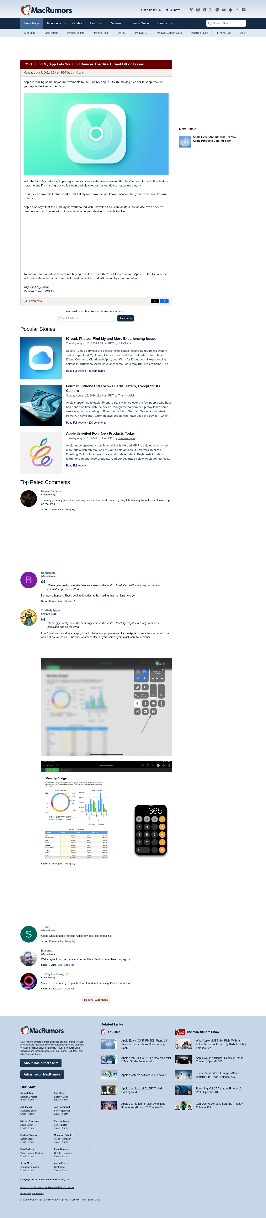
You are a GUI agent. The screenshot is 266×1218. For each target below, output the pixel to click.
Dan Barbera (27, 1149)
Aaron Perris (61, 1163)
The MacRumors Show (202, 1032)
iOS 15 (49, 291)
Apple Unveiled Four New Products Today (100, 433)
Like (61, 509)
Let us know (172, 9)
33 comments (97, 370)
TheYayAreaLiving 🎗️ (55, 974)
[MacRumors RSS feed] (237, 10)
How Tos (96, 23)
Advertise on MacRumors (42, 1074)
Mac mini (29, 32)
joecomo (46, 950)
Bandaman (48, 572)
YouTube (114, 1032)
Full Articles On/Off (50, 1199)
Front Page (31, 23)
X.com (31, 1099)
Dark (97, 1199)
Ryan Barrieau (61, 1149)
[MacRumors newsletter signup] (244, 10)
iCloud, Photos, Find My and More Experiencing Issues (111, 339)
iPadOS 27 (141, 32)
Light (90, 1199)
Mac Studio (51, 32)
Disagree (69, 509)
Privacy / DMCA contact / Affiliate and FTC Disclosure (47, 1187)
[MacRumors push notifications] (230, 10)
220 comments (97, 422)
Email (23, 1099)
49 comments (33, 301)
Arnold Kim (26, 1093)
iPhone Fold (101, 32)
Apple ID (139, 274)
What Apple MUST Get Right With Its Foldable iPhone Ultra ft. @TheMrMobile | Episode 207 (221, 1044)
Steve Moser (27, 1163)
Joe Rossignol (126, 438)
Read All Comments (96, 999)
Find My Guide (40, 287)
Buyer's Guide (139, 23)
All (243, 32)
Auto (84, 1199)
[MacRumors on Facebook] (205, 10)
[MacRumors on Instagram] (198, 10)
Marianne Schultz (63, 1135)
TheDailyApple (50, 610)
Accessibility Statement (32, 1193)
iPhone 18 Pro (75, 32)
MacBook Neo (199, 32)
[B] (28, 587)
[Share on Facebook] (164, 301)
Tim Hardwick (126, 395)
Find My (95, 82)
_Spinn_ (46, 927)
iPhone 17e (224, 32)
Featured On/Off (30, 1199)
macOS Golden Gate (169, 32)
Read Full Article (76, 370)
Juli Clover (77, 72)
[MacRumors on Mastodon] (217, 10)
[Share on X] (155, 301)
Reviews (116, 23)
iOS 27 (121, 32)
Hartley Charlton (29, 1135)
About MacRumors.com (41, 1063)
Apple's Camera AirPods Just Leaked (143, 1075)
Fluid (65, 1199)
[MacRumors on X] (211, 10)
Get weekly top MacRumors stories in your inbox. (96, 311)
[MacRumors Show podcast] (191, 10)
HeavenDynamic (51, 491)
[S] (28, 941)
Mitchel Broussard (30, 1121)
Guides (77, 23)
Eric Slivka (59, 1093)
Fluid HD (74, 1199)
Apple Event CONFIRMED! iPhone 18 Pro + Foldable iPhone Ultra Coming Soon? (144, 1044)
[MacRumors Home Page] (46, 10)
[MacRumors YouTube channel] (224, 10)
